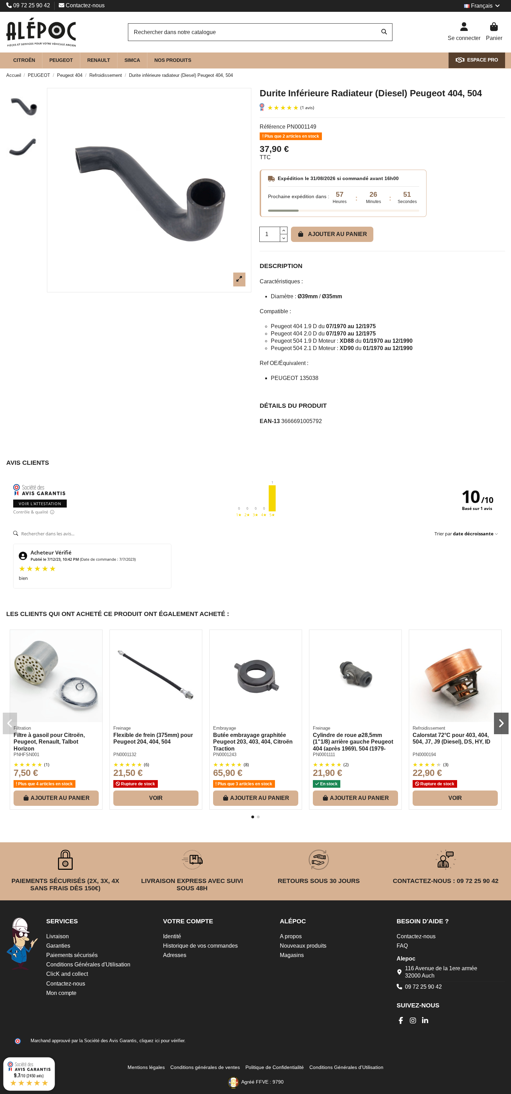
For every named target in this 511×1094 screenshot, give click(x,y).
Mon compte (61, 993)
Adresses (174, 955)
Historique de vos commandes (200, 946)
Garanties (58, 946)
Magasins (292, 955)
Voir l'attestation (40, 503)
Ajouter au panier (337, 234)
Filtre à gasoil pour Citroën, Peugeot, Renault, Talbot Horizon (49, 741)
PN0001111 (324, 754)
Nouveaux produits (303, 946)
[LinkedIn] (425, 1020)
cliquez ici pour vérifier (161, 1040)
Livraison (57, 936)
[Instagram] (413, 1020)
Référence (272, 127)
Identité (172, 936)
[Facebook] (401, 1020)
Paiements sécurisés (72, 955)
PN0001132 (124, 754)
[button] (252, 817)
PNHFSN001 (26, 754)
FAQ (402, 946)
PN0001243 (224, 754)
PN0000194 (424, 754)
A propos (291, 936)
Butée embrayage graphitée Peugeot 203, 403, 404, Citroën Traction (253, 741)
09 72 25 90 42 (31, 5)
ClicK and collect (67, 974)
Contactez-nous (84, 5)
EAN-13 (270, 421)
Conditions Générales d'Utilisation (88, 964)
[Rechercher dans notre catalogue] (384, 32)
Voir (156, 798)
